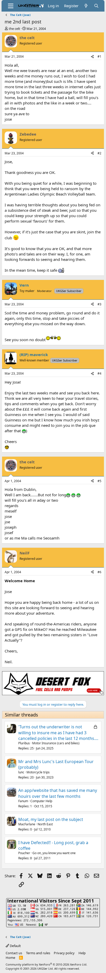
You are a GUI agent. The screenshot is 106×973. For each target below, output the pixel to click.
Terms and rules (38, 953)
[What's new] (86, 6)
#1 (99, 56)
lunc (21, 772)
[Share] (92, 57)
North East (45, 824)
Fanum (23, 801)
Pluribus (24, 743)
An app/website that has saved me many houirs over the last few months (57, 793)
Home (10, 957)
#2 (99, 153)
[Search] (96, 6)
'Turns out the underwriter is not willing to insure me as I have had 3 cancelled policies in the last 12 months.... (58, 732)
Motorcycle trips (38, 772)
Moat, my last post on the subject (50, 819)
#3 (99, 304)
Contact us (14, 953)
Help (82, 953)
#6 (99, 572)
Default (15, 945)
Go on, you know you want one (54, 853)
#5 (99, 481)
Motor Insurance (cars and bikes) (56, 743)
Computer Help (41, 801)
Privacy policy (64, 953)
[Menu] (11, 6)
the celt (14, 28)
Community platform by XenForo (46, 964)
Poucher (24, 853)
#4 (99, 373)
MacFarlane (26, 824)
